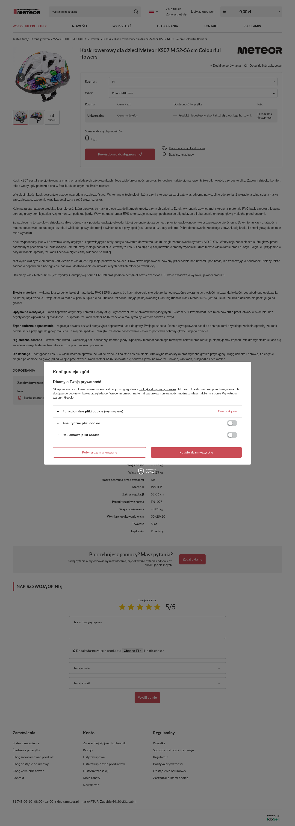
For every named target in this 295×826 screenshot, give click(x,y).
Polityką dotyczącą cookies (157, 389)
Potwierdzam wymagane (99, 452)
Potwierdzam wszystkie (196, 452)
